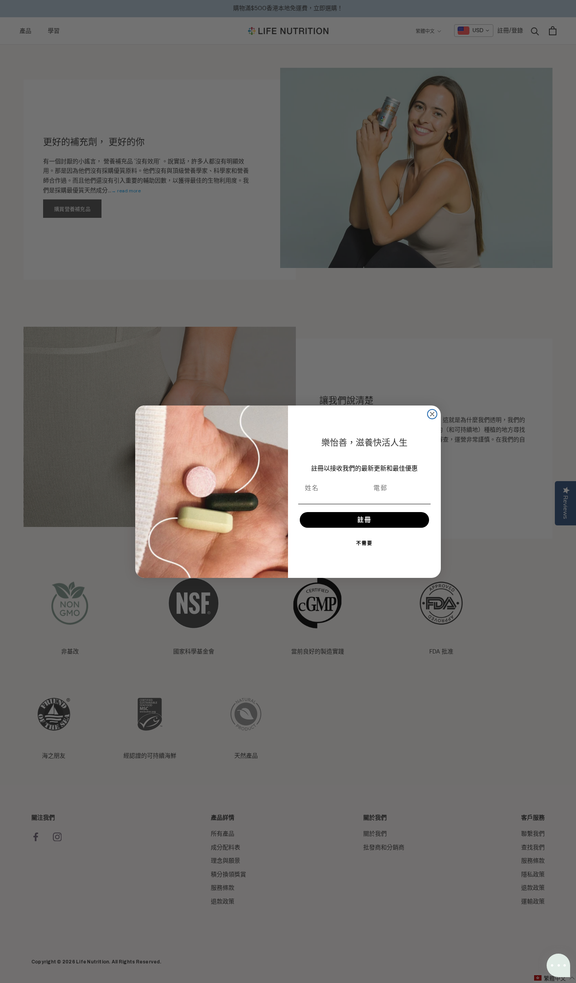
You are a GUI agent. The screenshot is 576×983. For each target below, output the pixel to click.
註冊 (364, 519)
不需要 (364, 543)
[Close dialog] (432, 414)
